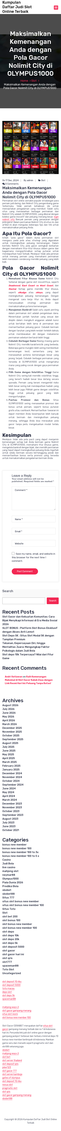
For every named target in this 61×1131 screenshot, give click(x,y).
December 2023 (12, 803)
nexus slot (7, 1084)
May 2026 (8, 716)
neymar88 (8, 874)
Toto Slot (8, 969)
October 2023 (10, 811)
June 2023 (8, 826)
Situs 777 (8, 897)
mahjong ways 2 (10, 1007)
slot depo (8, 931)
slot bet (6, 1057)
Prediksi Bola (10, 886)
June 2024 (9, 788)
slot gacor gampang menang (16, 1010)
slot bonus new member (17, 924)
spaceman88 (10, 965)
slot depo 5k (10, 943)
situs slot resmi (10, 1014)
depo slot (7, 992)
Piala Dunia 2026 (12, 882)
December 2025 (12, 727)
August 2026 (10, 705)
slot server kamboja (12, 1074)
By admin (28, 180)
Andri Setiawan (13, 676)
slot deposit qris (10, 1064)
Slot (34, 80)
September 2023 (12, 814)
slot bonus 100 (11, 920)
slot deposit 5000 (13, 946)
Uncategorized (11, 973)
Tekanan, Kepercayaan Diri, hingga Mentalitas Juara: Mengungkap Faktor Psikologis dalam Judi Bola (26, 647)
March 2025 (9, 762)
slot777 (7, 961)
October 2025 (10, 735)
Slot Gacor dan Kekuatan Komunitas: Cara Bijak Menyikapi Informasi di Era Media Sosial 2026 (29, 620)
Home (24, 80)
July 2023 (8, 822)
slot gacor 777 (9, 1071)
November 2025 (12, 731)
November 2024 (12, 777)
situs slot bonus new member (20, 901)
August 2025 (10, 743)
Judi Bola (8, 863)
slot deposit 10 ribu (11, 981)
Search (7, 591)
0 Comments (12, 184)
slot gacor (8, 950)
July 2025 (8, 746)
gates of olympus (11, 1077)
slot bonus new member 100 (19, 927)
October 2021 (10, 830)
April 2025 (8, 758)
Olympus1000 (10, 878)
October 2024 (11, 780)
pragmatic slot (9, 1088)
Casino (6, 859)
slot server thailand (12, 1060)
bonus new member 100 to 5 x (20, 855)
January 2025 (11, 769)
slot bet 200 (10, 916)
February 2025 (11, 765)
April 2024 (8, 796)
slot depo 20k (10, 939)
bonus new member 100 (16, 848)
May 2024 (8, 792)
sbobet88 (8, 893)
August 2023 (10, 818)
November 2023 (12, 807)
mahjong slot (10, 871)
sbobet (6, 890)
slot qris (7, 958)
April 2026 (8, 720)
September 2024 (12, 784)
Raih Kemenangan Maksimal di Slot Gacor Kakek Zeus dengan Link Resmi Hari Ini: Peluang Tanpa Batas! (29, 680)
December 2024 (12, 773)
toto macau (8, 988)
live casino (8, 867)
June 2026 (9, 712)
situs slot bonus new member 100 (23, 905)
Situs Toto (8, 908)
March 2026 (9, 724)
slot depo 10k (10, 935)
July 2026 (8, 709)
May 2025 (8, 754)
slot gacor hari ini (13, 954)
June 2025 (8, 750)
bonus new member (14, 844)
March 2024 (9, 799)
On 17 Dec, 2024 (10, 180)
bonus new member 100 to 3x (20, 852)
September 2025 (12, 739)
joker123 (6, 1067)
